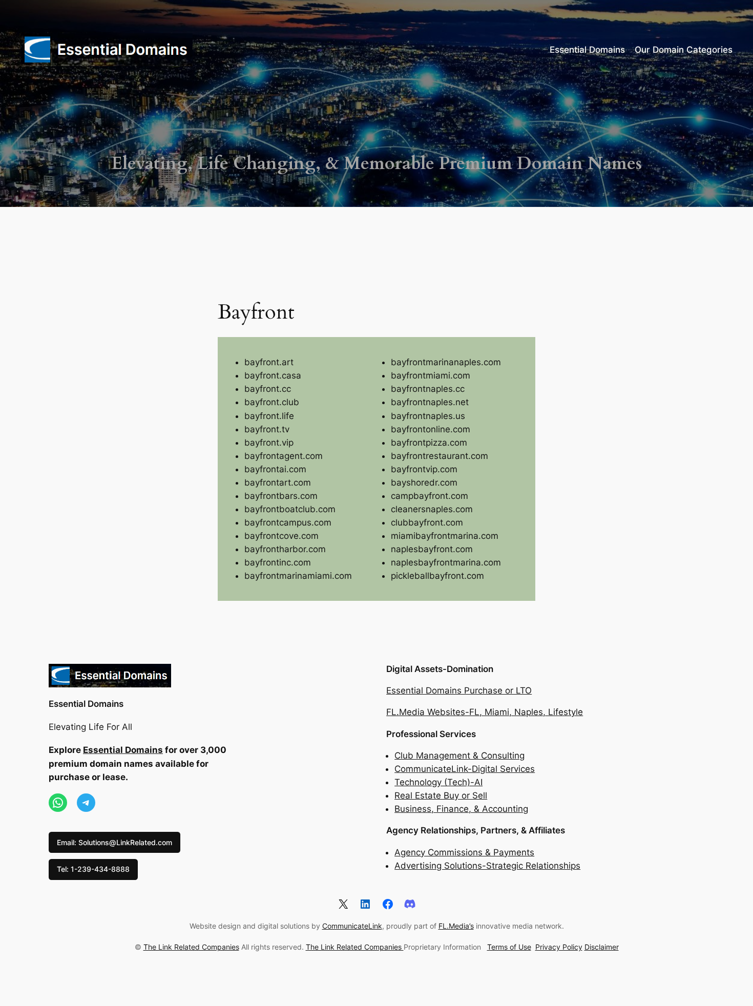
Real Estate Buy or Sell (440, 795)
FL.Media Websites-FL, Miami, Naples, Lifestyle (484, 712)
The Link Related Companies (191, 946)
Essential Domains (86, 704)
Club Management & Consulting (459, 755)
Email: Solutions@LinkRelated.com (114, 842)
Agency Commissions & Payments (464, 852)
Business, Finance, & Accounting (461, 809)
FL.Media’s (456, 925)
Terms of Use (509, 946)
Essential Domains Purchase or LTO (459, 690)
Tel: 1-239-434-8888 (93, 869)
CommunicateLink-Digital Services (464, 769)
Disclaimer (601, 946)
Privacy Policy (558, 946)
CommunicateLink (352, 925)
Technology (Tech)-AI (438, 782)
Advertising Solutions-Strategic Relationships (487, 866)
